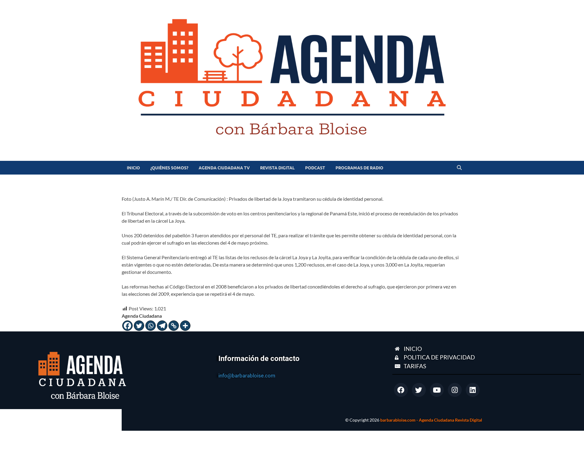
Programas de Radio (359, 167)
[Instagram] (455, 390)
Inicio (133, 167)
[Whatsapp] (150, 325)
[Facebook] (127, 325)
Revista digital (277, 167)
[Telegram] (162, 325)
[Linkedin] (473, 390)
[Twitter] (139, 325)
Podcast (315, 167)
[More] (185, 325)
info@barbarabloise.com (246, 376)
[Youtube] (437, 390)
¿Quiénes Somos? (169, 167)
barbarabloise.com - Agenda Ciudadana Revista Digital (431, 419)
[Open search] (459, 168)
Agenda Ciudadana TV (224, 167)
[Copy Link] (174, 325)
